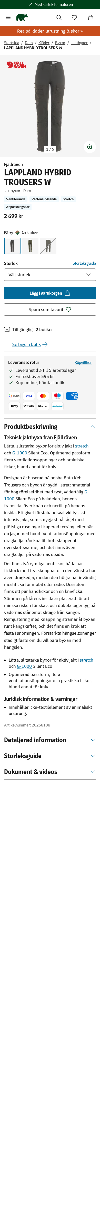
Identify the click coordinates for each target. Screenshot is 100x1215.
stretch (82, 446)
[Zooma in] (90, 147)
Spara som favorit (46, 309)
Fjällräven (13, 164)
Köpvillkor (83, 362)
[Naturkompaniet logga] (21, 17)
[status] (50, 149)
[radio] (12, 246)
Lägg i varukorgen (46, 293)
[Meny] (8, 17)
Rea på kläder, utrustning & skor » (50, 31)
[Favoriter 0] (74, 17)
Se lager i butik (26, 344)
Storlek (11, 263)
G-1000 (19, 453)
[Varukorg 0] (91, 17)
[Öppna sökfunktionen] (59, 17)
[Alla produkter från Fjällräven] (16, 65)
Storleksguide (84, 263)
